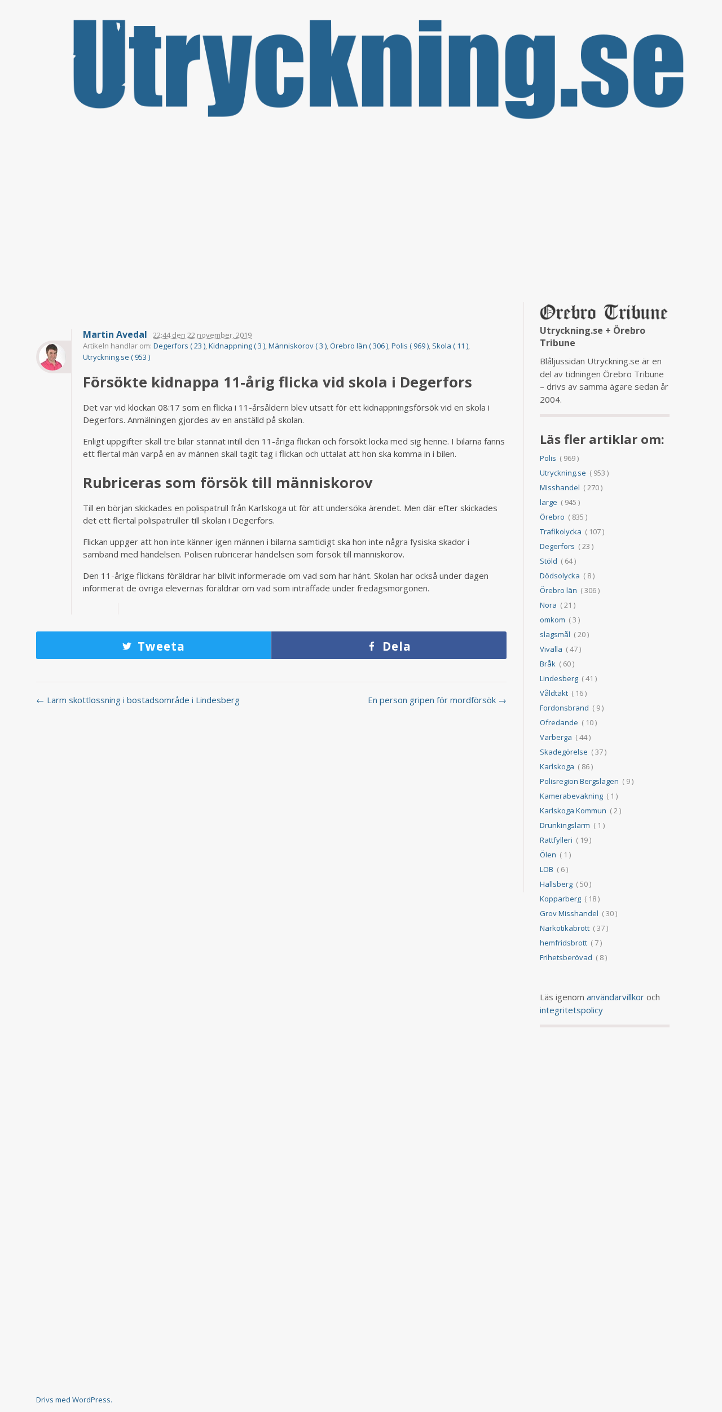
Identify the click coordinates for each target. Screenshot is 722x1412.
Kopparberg (560, 899)
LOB (546, 869)
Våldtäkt (554, 693)
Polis (548, 458)
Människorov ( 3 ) (297, 346)
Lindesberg (559, 678)
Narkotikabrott (564, 928)
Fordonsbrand (564, 708)
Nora (548, 605)
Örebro (552, 517)
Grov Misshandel (569, 913)
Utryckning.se (563, 473)
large (548, 502)
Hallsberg (556, 884)
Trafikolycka (561, 531)
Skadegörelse (564, 752)
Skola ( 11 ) (450, 346)
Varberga (556, 737)
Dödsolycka (560, 575)
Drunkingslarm (565, 825)
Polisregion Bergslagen (579, 781)
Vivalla (551, 649)
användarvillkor (615, 997)
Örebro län (558, 590)
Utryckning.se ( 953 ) (116, 357)
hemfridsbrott (563, 943)
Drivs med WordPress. (74, 1399)
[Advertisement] (361, 212)
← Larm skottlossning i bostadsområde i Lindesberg (138, 699)
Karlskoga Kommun (573, 810)
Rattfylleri (556, 840)
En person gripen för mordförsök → (437, 699)
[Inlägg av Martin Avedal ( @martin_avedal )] (53, 357)
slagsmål (555, 634)
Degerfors (557, 546)
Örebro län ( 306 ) (359, 346)
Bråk (548, 664)
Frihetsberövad (566, 957)
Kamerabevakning (571, 796)
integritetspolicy (571, 1010)
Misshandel (560, 487)
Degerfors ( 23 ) (179, 346)
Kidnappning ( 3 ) (237, 346)
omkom (552, 620)
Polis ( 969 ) (410, 346)
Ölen (548, 854)
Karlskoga (557, 766)
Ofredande (559, 722)
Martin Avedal (115, 334)
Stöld (548, 561)
